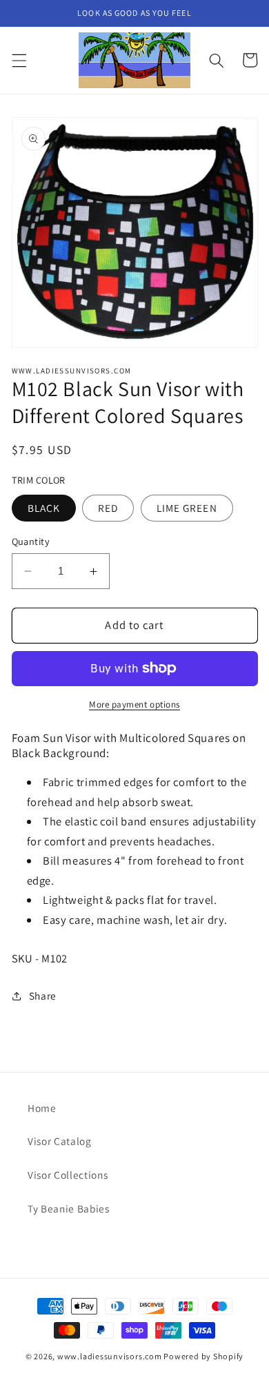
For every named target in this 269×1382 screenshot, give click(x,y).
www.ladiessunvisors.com (109, 1356)
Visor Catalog (60, 1141)
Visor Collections (68, 1175)
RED (108, 508)
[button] (18, 59)
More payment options (134, 704)
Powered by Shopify (203, 1356)
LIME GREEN (187, 508)
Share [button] (43, 995)
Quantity (31, 541)
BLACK (44, 508)
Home (42, 1108)
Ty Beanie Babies (69, 1208)
